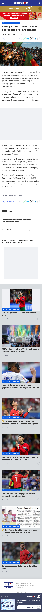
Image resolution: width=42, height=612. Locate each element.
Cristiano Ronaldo (9, 195)
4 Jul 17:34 (5, 391)
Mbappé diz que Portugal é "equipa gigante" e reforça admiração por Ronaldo (20, 386)
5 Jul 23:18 (5, 463)
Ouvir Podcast (29, 607)
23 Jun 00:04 (5, 572)
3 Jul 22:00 (5, 427)
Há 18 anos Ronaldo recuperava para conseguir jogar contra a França (19, 531)
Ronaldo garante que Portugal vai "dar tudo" (19, 314)
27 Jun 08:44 (5, 355)
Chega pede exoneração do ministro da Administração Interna (16, 220)
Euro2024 (21, 195)
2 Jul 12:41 (5, 319)
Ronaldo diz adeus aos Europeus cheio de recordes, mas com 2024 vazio (20, 458)
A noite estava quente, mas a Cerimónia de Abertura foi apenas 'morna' (18, 241)
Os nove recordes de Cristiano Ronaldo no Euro (20, 567)
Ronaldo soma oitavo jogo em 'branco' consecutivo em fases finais (19, 495)
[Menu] (3, 3)
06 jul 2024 (17, 34)
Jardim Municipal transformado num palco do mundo (18, 231)
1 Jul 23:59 (5, 500)
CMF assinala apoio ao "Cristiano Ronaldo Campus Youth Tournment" (20, 350)
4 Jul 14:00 (5, 536)
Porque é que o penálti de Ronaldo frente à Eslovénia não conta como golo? (20, 422)
